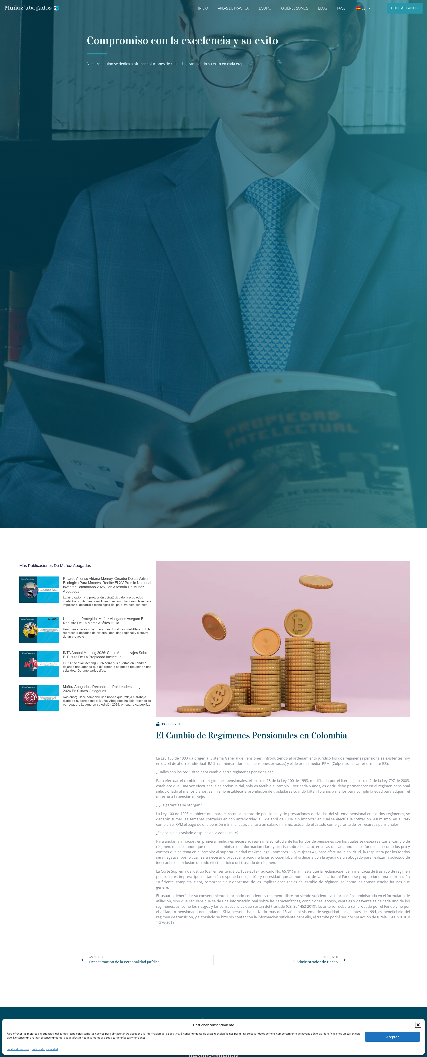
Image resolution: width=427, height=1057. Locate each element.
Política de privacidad (45, 1049)
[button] (418, 1025)
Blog (322, 8)
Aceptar (392, 1037)
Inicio (203, 8)
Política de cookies (18, 1049)
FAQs (341, 8)
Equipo (265, 8)
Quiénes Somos (294, 8)
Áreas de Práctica (233, 8)
